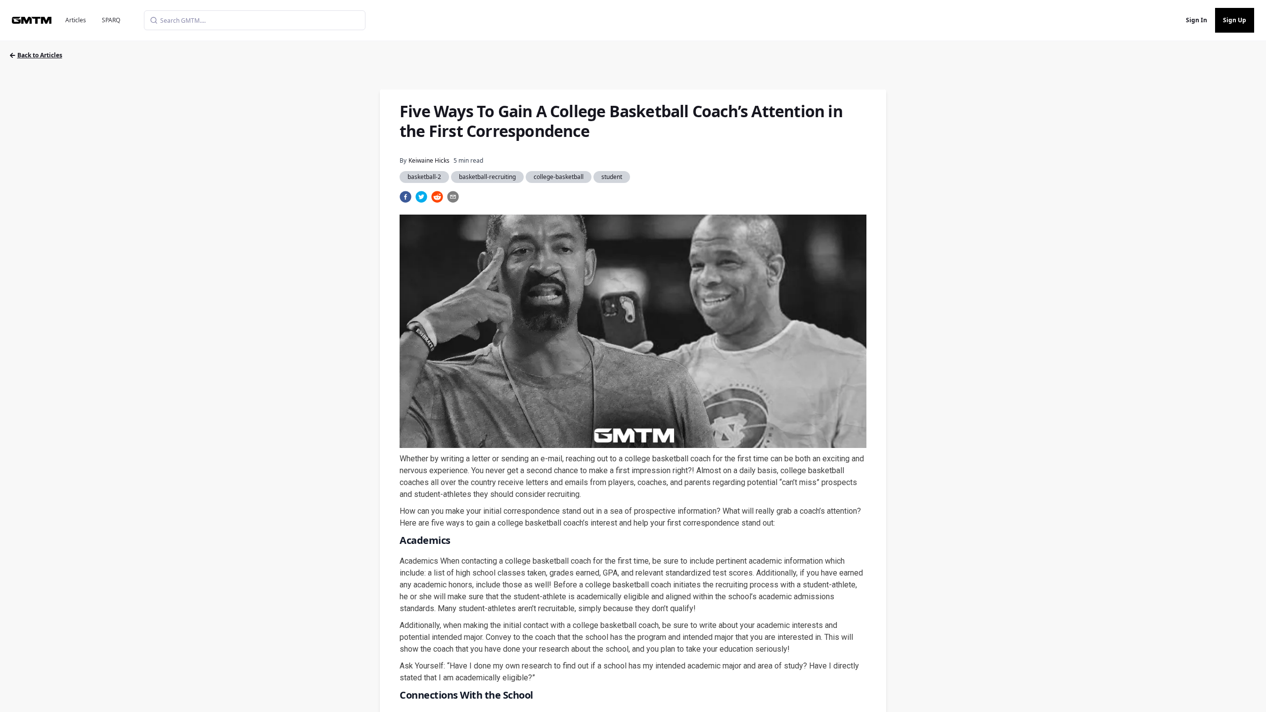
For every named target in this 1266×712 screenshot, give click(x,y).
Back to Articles (39, 55)
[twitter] (421, 197)
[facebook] (405, 197)
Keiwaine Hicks (429, 160)
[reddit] (437, 197)
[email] (453, 197)
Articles (75, 20)
